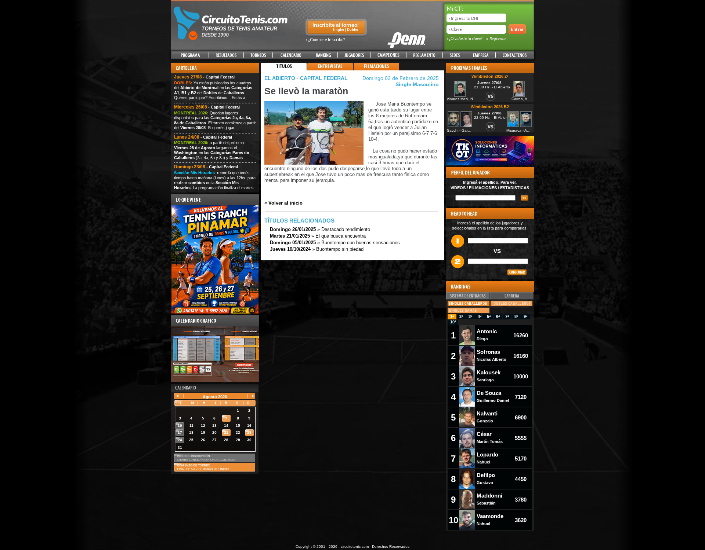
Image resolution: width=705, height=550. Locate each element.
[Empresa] (481, 55)
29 (238, 440)
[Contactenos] (514, 55)
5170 (521, 458)
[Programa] (190, 55)
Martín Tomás (490, 437)
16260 (520, 335)
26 (203, 440)
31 (180, 447)
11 (191, 425)
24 (180, 440)
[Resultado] (226, 55)
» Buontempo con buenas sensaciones (335, 242)
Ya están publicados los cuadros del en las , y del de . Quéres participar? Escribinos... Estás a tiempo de (213, 93)
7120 (521, 397)
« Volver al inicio (283, 203)
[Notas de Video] (330, 69)
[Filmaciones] (376, 69)
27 (214, 440)
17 (180, 432)
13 (214, 425)
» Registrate (496, 38)
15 (238, 425)
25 (191, 440)
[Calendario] (290, 55)
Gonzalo (487, 416)
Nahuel (487, 457)
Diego (487, 334)
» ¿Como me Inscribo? (325, 39)
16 (249, 425)
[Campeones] (388, 55)
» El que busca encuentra (318, 236)
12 (203, 425)
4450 (521, 479)
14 (226, 425)
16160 (520, 356)
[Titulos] (284, 69)
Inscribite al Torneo (336, 28)
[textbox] (485, 198)
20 (214, 432)
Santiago (488, 375)
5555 (521, 438)
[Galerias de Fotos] (422, 69)
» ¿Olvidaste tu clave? (464, 38)
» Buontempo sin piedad (317, 249)
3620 (521, 520)
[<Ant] (179, 396)
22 (238, 432)
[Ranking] (323, 55)
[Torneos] (258, 55)
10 (180, 425)
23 (249, 432)
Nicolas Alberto (491, 355)
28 (226, 440)
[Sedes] (454, 55)
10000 (520, 376)
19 (203, 432)
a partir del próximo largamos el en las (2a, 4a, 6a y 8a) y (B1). (211, 152)
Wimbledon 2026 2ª (489, 76)
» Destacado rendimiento (320, 229)
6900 (521, 417)
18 (191, 432)
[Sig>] (249, 396)
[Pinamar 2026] (214, 312)
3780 (521, 499)
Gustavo (486, 478)
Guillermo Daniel (493, 396)
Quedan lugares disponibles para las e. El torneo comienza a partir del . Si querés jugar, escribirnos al (215, 123)
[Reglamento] (424, 55)
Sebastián (489, 498)
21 (226, 432)
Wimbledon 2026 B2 (490, 106)
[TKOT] (490, 163)
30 (249, 440)
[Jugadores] (354, 55)
